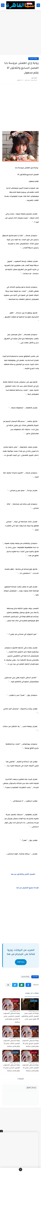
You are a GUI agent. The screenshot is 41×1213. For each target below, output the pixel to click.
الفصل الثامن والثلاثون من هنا (23, 874)
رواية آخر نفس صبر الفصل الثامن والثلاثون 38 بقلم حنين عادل (30, 1016)
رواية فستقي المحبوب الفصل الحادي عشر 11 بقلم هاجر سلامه (11, 1068)
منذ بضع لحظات (32, 1011)
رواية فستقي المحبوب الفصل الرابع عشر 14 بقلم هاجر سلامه (30, 1043)
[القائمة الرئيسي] (38, 5)
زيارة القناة (20, 962)
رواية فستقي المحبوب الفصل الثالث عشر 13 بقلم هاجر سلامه (11, 1043)
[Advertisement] (20, 33)
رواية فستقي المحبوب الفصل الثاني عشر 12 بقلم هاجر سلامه (30, 1068)
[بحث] (2, 5)
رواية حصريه (33, 58)
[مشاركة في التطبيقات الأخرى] (8, 985)
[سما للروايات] (20, 5)
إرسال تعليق (31, 1087)
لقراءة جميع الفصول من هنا (27, 888)
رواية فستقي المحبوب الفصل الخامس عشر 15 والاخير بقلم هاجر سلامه (11, 1018)
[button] (28, 985)
